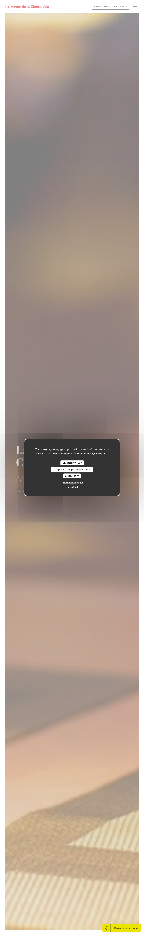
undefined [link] (73, 487)
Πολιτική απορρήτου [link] (73, 482)
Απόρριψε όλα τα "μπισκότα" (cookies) (72, 469)
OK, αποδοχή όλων (72, 462)
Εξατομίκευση (72, 475)
